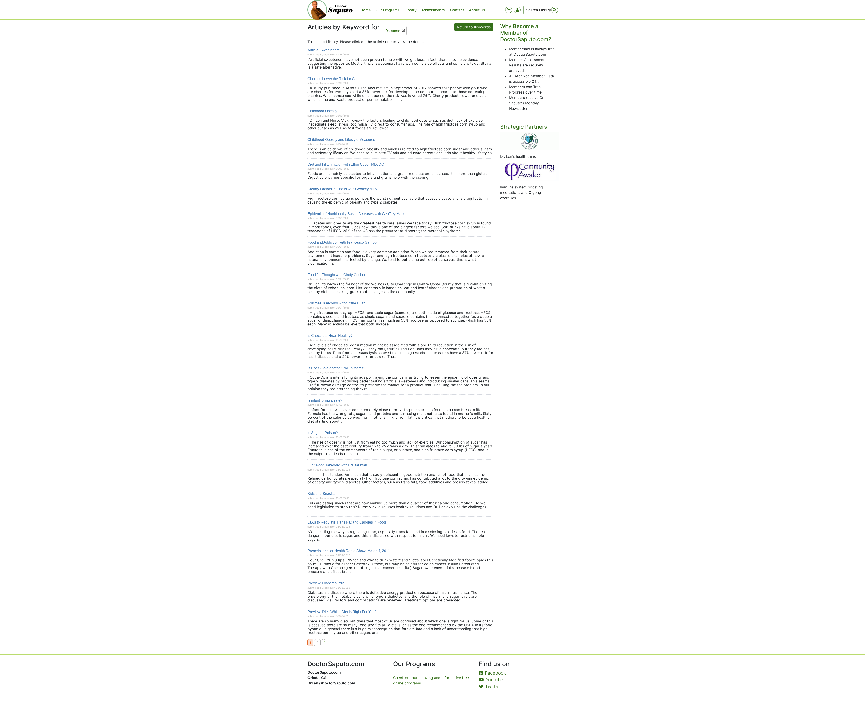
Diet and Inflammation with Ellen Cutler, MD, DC (345, 164)
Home (365, 10)
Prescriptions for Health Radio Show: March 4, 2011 (348, 551)
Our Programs (388, 10)
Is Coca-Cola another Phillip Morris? (336, 368)
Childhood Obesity (322, 111)
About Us (477, 10)
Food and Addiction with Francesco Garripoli (342, 242)
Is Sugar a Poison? (322, 433)
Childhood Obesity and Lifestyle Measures (341, 140)
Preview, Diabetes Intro (325, 583)
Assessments (433, 10)
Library (411, 10)
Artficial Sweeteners (323, 50)
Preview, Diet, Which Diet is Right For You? (342, 612)
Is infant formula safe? (324, 400)
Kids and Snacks (321, 494)
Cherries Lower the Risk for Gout (333, 79)
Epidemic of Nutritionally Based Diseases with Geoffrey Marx (355, 214)
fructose (393, 30)
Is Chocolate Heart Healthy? (330, 336)
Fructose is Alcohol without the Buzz (336, 303)
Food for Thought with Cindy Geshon (336, 275)
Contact (457, 10)
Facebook (495, 673)
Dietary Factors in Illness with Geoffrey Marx (342, 189)
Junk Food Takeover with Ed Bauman (337, 465)
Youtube (494, 679)
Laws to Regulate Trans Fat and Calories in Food (346, 522)
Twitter (492, 686)
